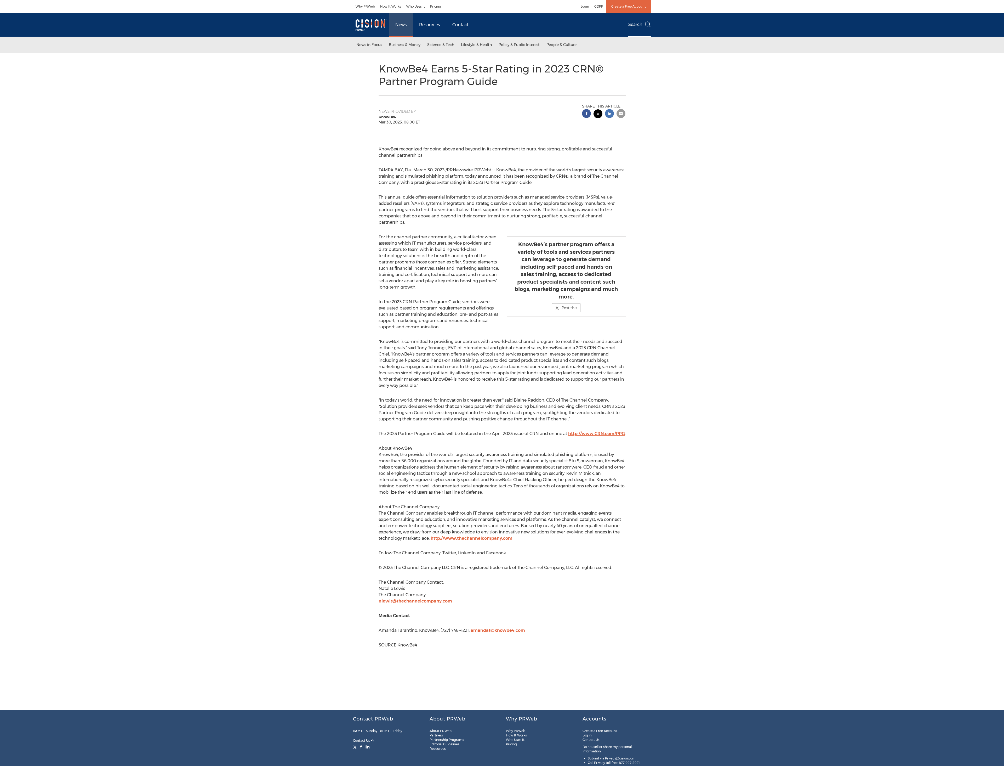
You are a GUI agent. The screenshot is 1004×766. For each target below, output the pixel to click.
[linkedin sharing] (609, 114)
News (401, 24)
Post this (569, 308)
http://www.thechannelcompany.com (471, 538)
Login (585, 6)
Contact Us (362, 740)
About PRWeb (441, 731)
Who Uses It (415, 6)
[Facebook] (361, 746)
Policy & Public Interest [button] (519, 44)
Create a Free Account (628, 6)
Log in (587, 735)
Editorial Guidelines (444, 744)
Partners (436, 735)
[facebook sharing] (586, 114)
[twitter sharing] (598, 114)
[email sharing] (621, 114)
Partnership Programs (447, 740)
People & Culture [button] (561, 44)
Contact (460, 24)
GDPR (598, 6)
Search (635, 24)
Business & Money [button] (404, 44)
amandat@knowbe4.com (498, 630)
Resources (429, 24)
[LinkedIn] (367, 746)
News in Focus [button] (369, 44)
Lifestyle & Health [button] (476, 44)
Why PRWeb (365, 6)
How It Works (390, 6)
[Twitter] (355, 746)
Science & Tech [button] (440, 44)
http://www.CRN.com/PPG (596, 433)
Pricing (435, 6)
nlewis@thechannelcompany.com (415, 601)
